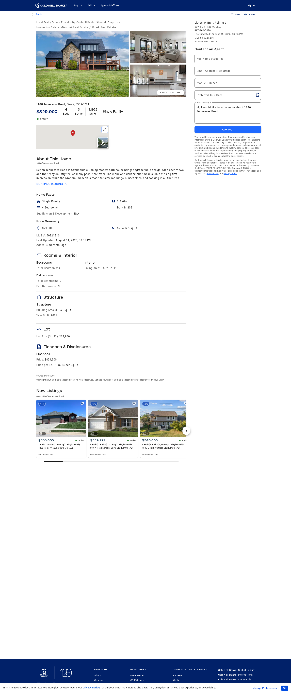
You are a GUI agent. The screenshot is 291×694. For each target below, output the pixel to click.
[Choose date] (257, 95)
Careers (177, 675)
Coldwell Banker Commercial (235, 679)
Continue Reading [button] (49, 184)
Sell (89, 5)
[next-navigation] (186, 431)
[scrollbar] (111, 461)
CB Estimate (137, 680)
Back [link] (39, 14)
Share (251, 14)
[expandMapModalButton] (104, 129)
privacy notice (230, 173)
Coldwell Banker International (236, 674)
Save (237, 14)
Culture (177, 680)
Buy (76, 5)
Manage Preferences (264, 688)
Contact (99, 680)
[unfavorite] (82, 404)
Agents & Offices (110, 5)
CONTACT (228, 129)
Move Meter (137, 675)
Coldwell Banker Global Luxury (236, 670)
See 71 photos (170, 92)
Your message (204, 102)
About (97, 675)
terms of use (213, 173)
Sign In (251, 5)
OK (284, 688)
